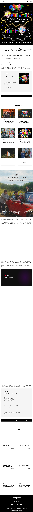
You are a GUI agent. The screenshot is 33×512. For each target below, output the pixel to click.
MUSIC (3, 159)
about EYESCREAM (7, 508)
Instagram (19, 68)
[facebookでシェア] (16, 96)
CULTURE (4, 119)
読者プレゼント (21, 508)
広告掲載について (11, 508)
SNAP (21, 504)
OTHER (24, 506)
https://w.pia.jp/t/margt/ (12, 85)
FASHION (9, 506)
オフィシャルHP (14, 68)
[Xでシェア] (6, 96)
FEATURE (12, 504)
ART (19, 119)
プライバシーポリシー (25, 508)
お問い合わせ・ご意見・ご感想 (17, 508)
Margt (18, 55)
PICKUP (17, 504)
